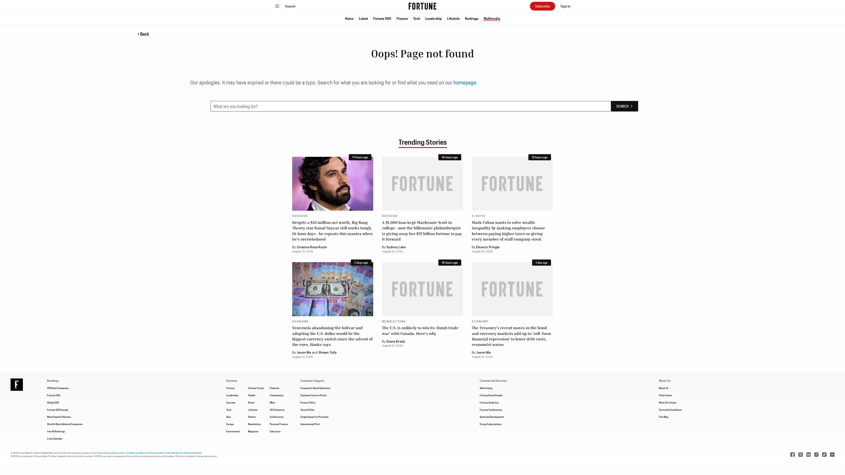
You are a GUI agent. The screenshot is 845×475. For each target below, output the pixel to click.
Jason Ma (304, 352)
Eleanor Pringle (488, 247)
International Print (310, 424)
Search (290, 6)
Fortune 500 (382, 18)
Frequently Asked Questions (315, 387)
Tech (416, 18)
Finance (402, 18)
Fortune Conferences (491, 409)
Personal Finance (279, 424)
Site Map (663, 416)
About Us (663, 387)
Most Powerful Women (59, 416)
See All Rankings (56, 431)
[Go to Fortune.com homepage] (422, 6)
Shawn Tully (327, 352)
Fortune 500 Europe (57, 409)
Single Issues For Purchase (314, 416)
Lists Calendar (54, 438)
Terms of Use (102, 452)
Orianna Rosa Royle (312, 247)
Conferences (276, 416)
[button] (349, 18)
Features (274, 387)
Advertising (486, 387)
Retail (251, 402)
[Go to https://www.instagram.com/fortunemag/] (816, 454)
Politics (252, 416)
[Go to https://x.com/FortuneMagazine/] (800, 454)
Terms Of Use (307, 409)
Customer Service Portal (313, 395)
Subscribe (542, 6)
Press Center (665, 395)
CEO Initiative (277, 409)
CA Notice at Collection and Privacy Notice (144, 452)
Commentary (277, 395)
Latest (363, 18)
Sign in (565, 6)
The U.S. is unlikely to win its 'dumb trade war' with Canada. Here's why (420, 330)
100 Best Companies (58, 387)
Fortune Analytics (489, 402)
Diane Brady (395, 341)
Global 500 (53, 402)
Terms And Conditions (670, 409)
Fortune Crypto (256, 387)
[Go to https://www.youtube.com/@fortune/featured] (832, 454)
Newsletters (394, 321)
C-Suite (478, 216)
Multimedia (492, 18)
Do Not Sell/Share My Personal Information (183, 452)
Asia (228, 416)
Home (349, 18)
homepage (464, 82)
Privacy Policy (308, 402)
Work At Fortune (667, 402)
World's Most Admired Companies (65, 424)
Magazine (253, 431)
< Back (143, 34)
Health (251, 395)
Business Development (492, 416)
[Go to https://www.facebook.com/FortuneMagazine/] (792, 454)
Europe (230, 424)
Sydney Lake (396, 247)
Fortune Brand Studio (491, 395)
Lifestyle (453, 18)
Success (300, 216)
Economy (300, 321)
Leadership (433, 18)
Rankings (471, 18)
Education (275, 431)
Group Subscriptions (490, 424)
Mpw (272, 402)
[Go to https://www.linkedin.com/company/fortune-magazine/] (808, 454)
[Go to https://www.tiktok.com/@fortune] (824, 454)
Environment (233, 431)
